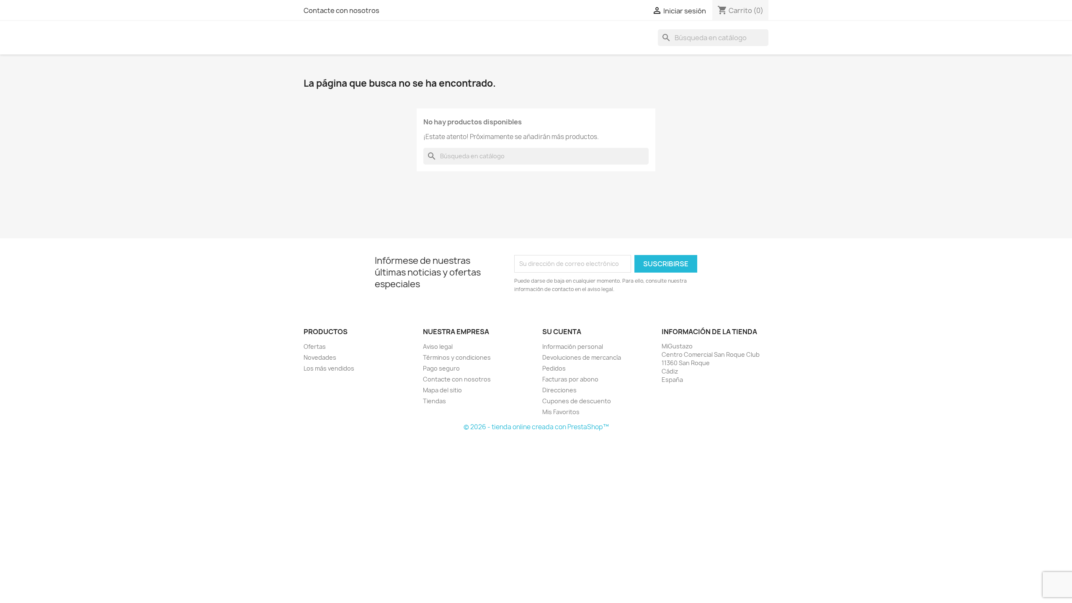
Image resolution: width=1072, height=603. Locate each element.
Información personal (572, 346)
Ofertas (315, 346)
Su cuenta (561, 331)
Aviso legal (438, 346)
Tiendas (434, 401)
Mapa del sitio (442, 390)
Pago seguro (441, 368)
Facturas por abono (570, 379)
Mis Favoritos (561, 412)
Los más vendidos (329, 368)
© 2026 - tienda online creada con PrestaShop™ (536, 427)
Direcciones (559, 390)
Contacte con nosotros (341, 10)
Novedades (320, 357)
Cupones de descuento (576, 401)
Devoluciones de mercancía (581, 357)
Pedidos (554, 368)
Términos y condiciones (457, 357)
